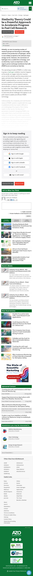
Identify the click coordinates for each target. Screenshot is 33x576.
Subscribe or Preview (14, 431)
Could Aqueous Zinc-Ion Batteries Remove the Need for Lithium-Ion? (21, 323)
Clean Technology (13, 437)
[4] (6, 251)
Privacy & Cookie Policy (10, 515)
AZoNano (6, 465)
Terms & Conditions (9, 513)
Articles (6, 483)
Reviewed (6, 45)
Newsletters (7, 506)
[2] (6, 234)
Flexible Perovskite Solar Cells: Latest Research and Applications (21, 315)
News (9, 15)
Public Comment (26, 212)
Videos (18, 481)
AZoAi (18, 467)
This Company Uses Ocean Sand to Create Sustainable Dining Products (21, 331)
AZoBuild (6, 471)
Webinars (6, 489)
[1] (6, 226)
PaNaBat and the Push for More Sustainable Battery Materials (21, 340)
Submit (29, 216)
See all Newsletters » (7, 452)
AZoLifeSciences (20, 471)
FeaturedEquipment (16, 220)
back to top (27, 527)
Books (5, 494)
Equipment (7, 487)
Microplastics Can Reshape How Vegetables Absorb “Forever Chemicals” (21, 242)
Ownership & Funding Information (10, 522)
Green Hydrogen (20, 487)
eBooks (6, 496)
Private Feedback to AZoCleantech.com (20, 213)
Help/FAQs (19, 496)
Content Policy (7, 519)
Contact (6, 508)
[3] (6, 243)
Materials (19, 494)
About (5, 502)
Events (18, 483)
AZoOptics (6, 469)
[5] (6, 259)
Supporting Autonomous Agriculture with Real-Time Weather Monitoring (16, 398)
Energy (20, 15)
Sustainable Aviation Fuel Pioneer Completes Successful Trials (20, 258)
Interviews (19, 485)
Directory (6, 485)
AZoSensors (19, 463)
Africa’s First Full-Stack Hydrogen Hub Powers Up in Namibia (21, 250)
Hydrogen (26, 15)
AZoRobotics (7, 467)
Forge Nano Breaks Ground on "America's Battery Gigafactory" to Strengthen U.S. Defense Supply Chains (21, 234)
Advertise (6, 510)
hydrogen (11, 72)
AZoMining (7, 473)
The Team (19, 498)
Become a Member (21, 500)
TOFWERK (7, 394)
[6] (6, 357)
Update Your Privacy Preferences (17, 571)
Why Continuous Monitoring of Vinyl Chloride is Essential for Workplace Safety (21, 356)
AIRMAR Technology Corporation (13, 401)
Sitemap (6, 517)
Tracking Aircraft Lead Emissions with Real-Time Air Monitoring (22, 348)
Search (6, 504)
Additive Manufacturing (15, 429)
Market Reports (8, 491)
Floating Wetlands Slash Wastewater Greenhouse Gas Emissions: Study (22, 225)
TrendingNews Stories (6, 220)
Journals (6, 498)
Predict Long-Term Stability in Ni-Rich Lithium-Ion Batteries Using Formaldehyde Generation (16, 417)
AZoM (5, 463)
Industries (19, 491)
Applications (19, 489)
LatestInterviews (26, 220)
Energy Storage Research (15, 445)
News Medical (20, 469)
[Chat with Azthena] (29, 572)
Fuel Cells (14, 15)
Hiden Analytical (9, 421)
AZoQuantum (20, 465)
